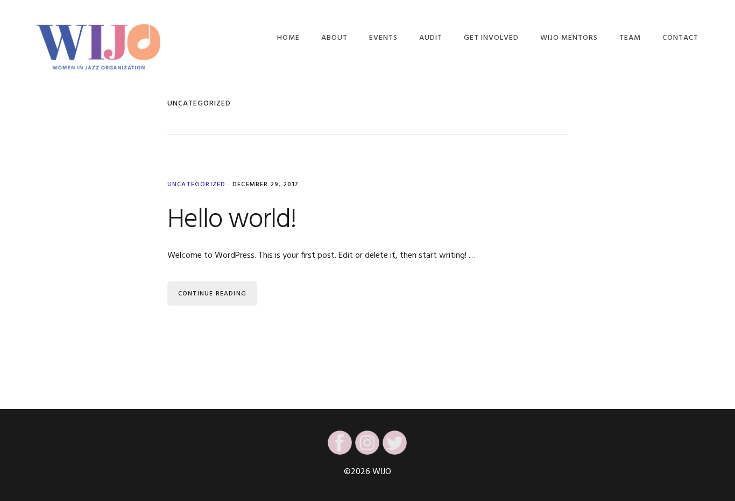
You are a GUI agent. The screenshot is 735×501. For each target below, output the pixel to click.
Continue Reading (212, 293)
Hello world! (231, 220)
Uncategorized (196, 184)
